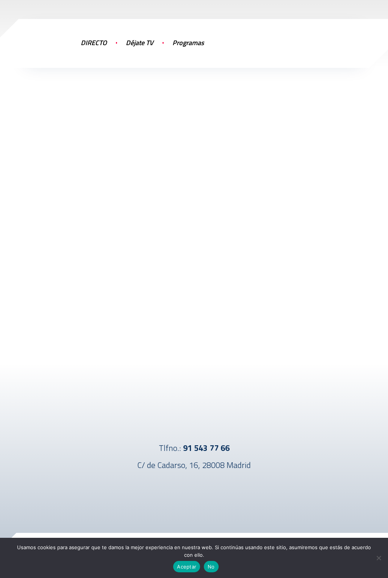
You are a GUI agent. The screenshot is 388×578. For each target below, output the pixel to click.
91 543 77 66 (206, 447)
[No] (378, 558)
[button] (330, 41)
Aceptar (186, 567)
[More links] (228, 50)
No (211, 567)
